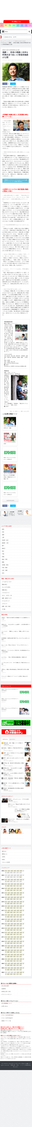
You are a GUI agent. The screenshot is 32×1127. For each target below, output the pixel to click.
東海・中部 (4, 559)
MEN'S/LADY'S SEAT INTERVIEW (15, 60)
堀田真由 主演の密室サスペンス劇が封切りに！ (12, 515)
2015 (3, 919)
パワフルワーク (5, 592)
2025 (3, 875)
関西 (14, 25)
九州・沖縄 (4, 570)
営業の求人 (4, 590)
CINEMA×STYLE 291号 (10, 37)
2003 (3, 972)
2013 (3, 928)
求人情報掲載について (7, 1003)
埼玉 (3, 551)
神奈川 (3, 548)
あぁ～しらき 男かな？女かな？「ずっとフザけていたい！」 (15, 645)
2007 (3, 954)
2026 (3, 871)
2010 (3, 941)
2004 (3, 968)
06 (20, 871)
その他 (3, 609)
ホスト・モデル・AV (7, 595)
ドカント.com (24, 1063)
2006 (3, 959)
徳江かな (4, 851)
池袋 (3, 534)
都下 (3, 545)
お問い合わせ (5, 1006)
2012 (3, 932)
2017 (3, 910)
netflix (3, 856)
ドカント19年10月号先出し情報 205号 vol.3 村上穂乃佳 (20, 514)
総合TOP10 (12, 739)
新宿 (3, 529)
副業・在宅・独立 (6, 606)
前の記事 (12, 511)
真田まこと (4, 854)
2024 (3, 879)
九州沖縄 (26, 25)
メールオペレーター (7, 581)
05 (17, 871)
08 (7, 886)
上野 (3, 537)
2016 (3, 915)
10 (13, 886)
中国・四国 (4, 567)
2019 (3, 901)
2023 (3, 884)
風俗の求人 (4, 584)
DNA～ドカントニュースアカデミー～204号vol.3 (10, 493)
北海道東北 (18, 25)
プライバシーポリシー (7, 994)
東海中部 (10, 25)
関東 (6, 25)
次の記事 (20, 511)
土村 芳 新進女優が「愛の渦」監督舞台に (14, 778)
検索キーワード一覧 (6, 1020)
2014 (3, 924)
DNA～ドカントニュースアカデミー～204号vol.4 (10, 458)
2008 (3, 950)
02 (8, 871)
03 (11, 871)
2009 (3, 946)
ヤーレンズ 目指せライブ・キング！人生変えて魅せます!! (15, 676)
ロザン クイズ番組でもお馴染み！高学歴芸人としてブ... (22, 809)
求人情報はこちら (16, 21)
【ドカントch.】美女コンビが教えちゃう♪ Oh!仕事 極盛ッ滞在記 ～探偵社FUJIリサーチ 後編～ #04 (10, 476)
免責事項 (4, 988)
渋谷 (3, 532)
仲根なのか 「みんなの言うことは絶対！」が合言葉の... (13, 768)
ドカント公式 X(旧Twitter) (7, 1015)
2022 (3, 888)
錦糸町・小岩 (5, 543)
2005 (3, 963)
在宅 (3, 573)
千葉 (3, 554)
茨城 (3, 556)
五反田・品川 (5, 540)
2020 (3, 897)
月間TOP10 (5, 739)
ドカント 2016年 (6, 862)
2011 (3, 937)
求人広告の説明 (5, 985)
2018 (3, 906)
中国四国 (22, 25)
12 (19, 877)
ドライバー (4, 603)
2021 (3, 893)
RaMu (3, 859)
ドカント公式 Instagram (7, 1018)
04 (14, 871)
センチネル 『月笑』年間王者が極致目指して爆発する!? (14, 657)
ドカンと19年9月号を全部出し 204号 (10, 442)
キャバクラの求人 (6, 587)
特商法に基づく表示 (6, 991)
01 (5, 871)
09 (10, 886)
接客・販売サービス (7, 598)
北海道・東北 (5, 565)
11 (16, 886)
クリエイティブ (5, 601)
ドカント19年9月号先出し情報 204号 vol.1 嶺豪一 (10, 426)
